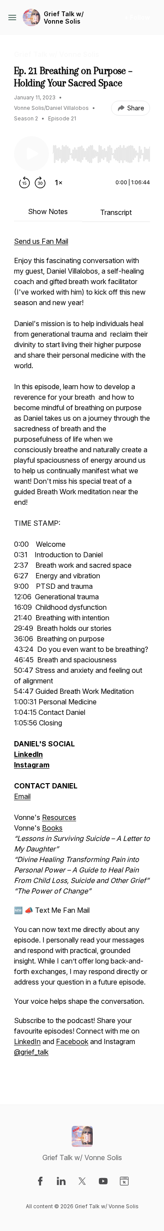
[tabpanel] (82, 656)
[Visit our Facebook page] (40, 1181)
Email (22, 796)
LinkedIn (27, 1041)
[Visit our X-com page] (82, 1181)
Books (52, 827)
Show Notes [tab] (48, 211)
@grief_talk (31, 1052)
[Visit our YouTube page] (103, 1181)
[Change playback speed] (58, 182)
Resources (59, 817)
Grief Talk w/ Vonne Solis (64, 17)
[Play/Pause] (31, 153)
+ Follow (137, 17)
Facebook (72, 1041)
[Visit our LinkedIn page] (61, 1181)
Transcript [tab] (116, 212)
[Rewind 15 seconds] (24, 182)
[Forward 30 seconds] (40, 182)
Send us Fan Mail (41, 241)
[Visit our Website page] (124, 1181)
